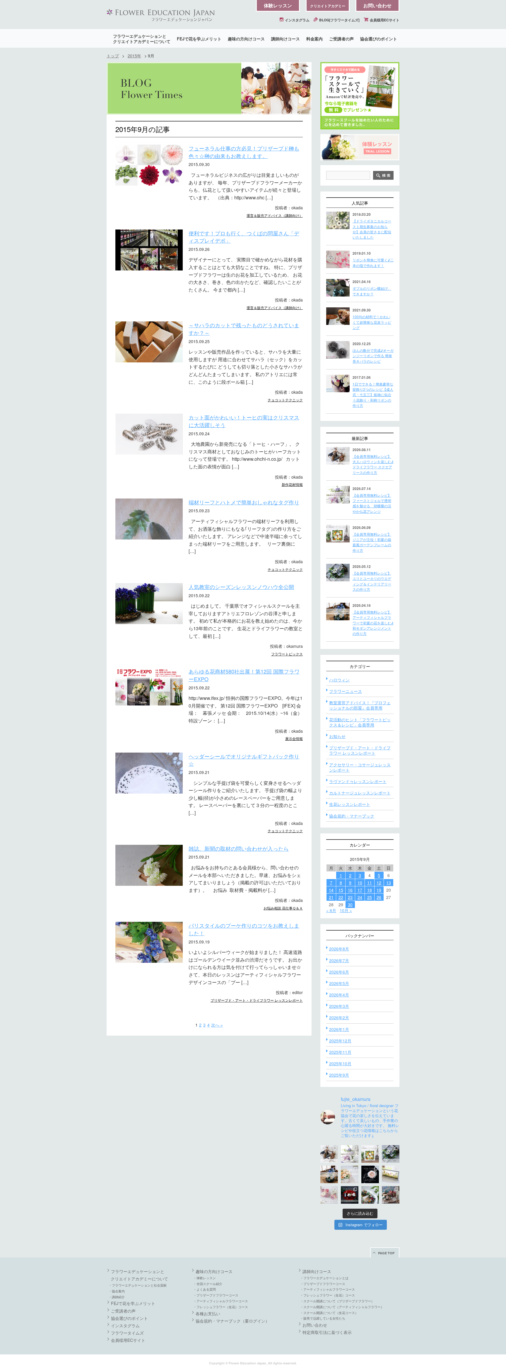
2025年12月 (340, 1041)
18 (369, 890)
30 (350, 904)
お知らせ (337, 736)
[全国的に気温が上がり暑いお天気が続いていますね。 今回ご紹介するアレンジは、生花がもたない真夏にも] (349, 1154)
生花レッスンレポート (349, 804)
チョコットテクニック (285, 399)
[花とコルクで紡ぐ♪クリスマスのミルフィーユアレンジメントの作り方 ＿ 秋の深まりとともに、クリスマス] (390, 1195)
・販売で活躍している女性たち (322, 1318)
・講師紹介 (117, 1296)
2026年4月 (339, 995)
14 (331, 890)
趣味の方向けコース (246, 39)
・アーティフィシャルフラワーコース (220, 1301)
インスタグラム (297, 20)
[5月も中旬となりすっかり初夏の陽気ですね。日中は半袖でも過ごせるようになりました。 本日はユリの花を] (390, 1154)
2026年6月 (339, 972)
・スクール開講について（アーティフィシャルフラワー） (342, 1306)
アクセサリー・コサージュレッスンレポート (360, 767)
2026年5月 (339, 983)
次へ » (217, 1025)
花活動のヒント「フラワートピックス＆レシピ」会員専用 (360, 722)
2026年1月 (339, 1029)
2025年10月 (340, 1063)
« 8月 (331, 910)
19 (379, 890)
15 (341, 890)
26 (379, 897)
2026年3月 (339, 1006)
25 (369, 897)
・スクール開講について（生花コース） (329, 1312)
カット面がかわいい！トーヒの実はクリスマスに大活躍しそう (244, 421)
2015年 (134, 56)
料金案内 (314, 39)
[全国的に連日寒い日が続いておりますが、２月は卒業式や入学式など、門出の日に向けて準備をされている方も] (370, 1174)
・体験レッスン (204, 1277)
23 (350, 897)
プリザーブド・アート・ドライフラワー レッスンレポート (257, 1000)
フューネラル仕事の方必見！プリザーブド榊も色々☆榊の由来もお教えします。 (244, 152)
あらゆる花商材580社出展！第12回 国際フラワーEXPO (244, 675)
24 (360, 897)
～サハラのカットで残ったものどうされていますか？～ (244, 328)
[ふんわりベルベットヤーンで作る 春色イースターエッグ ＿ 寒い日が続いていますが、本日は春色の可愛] (329, 1195)
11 (369, 882)
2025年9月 (339, 1075)
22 (341, 897)
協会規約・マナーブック (351, 816)
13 (388, 882)
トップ (113, 56)
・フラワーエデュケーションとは (324, 1277)
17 (360, 890)
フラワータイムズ (127, 1333)
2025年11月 (340, 1052)
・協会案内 (117, 1291)
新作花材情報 (292, 484)
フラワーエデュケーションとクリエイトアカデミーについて (141, 38)
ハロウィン (339, 680)
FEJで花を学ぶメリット (199, 39)
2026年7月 (339, 960)
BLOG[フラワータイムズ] (339, 20)
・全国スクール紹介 (207, 1283)
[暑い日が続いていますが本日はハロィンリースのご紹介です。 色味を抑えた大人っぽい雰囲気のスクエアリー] (329, 1154)
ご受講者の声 (341, 39)
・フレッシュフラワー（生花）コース (220, 1306)
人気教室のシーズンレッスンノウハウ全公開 (241, 586)
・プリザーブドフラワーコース (215, 1295)
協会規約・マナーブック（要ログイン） (232, 1321)
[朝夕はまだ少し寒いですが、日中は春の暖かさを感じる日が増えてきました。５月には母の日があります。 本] (349, 1174)
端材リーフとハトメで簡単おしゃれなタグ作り (244, 502)
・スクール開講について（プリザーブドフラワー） (337, 1301)
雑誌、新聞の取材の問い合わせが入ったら (239, 848)
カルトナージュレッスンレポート (360, 793)
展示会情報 (294, 738)
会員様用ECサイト (384, 20)
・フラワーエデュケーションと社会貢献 (138, 1285)
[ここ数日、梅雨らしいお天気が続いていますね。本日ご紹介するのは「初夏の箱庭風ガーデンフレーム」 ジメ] (370, 1154)
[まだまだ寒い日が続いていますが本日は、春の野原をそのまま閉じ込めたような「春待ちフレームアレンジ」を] (390, 1174)
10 (360, 882)
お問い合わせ (377, 5)
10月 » (346, 910)
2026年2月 (339, 1017)
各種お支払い (208, 1313)
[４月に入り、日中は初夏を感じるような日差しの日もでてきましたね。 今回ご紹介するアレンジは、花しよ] (329, 1174)
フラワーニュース (345, 691)
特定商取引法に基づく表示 (327, 1332)
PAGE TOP (386, 1253)
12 (379, 882)
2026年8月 (339, 949)
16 (350, 890)
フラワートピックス (287, 653)
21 (331, 897)
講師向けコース (285, 39)
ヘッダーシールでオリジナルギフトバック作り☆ (244, 760)
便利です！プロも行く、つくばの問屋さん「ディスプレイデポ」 (244, 236)
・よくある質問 (204, 1289)
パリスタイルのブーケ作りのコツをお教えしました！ (244, 929)
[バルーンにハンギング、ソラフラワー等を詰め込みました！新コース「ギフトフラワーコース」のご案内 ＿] (370, 1195)
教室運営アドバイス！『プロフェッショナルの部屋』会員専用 (360, 705)
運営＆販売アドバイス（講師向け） (275, 215)
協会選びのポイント (378, 39)
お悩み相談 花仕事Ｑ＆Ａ (283, 907)
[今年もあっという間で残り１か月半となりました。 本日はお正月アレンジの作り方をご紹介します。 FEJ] (349, 1195)
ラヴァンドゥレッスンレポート (358, 781)
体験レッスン (278, 5)
